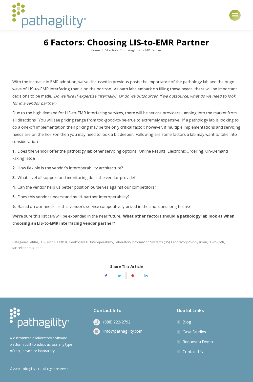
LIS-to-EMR (216, 242)
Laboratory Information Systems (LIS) (142, 242)
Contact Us (193, 351)
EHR (42, 242)
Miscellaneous (23, 247)
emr (50, 242)
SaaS (39, 247)
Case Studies (194, 332)
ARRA (34, 242)
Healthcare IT (79, 242)
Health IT (60, 242)
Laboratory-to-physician (189, 242)
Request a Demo (198, 341)
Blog (187, 322)
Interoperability (101, 242)
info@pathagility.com (122, 331)
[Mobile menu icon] (235, 15)
